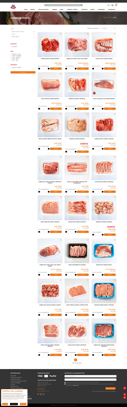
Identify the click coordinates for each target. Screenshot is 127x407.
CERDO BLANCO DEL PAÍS (23, 31)
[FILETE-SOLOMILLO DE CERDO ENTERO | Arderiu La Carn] (104, 84)
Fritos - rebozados (16, 57)
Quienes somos (14, 386)
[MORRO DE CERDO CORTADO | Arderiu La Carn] (104, 207)
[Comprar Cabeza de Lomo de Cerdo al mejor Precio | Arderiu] (77, 44)
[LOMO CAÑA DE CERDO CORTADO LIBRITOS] (50, 330)
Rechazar (23, 404)
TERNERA (54, 9)
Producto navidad (16, 67)
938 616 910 (41, 388)
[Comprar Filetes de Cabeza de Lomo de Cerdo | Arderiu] (50, 167)
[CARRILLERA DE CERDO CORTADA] (104, 124)
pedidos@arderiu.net (43, 391)
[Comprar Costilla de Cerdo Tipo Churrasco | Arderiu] (77, 167)
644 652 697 (41, 389)
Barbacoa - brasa (16, 54)
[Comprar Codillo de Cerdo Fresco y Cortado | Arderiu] (77, 330)
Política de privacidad (16, 377)
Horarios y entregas (15, 382)
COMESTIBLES (101, 9)
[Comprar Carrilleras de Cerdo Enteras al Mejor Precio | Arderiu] (50, 44)
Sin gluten (14, 46)
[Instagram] (41, 394)
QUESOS (92, 9)
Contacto (13, 384)
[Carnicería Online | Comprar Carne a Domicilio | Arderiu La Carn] (13, 7)
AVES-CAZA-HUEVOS (43, 9)
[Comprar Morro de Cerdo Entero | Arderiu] (77, 124)
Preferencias (14, 404)
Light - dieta (15, 60)
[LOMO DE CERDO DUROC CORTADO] (104, 290)
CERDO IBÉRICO (23, 36)
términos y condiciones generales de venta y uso (94, 384)
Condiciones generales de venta (19, 381)
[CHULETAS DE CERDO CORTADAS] (104, 167)
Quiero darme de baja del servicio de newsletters (104, 391)
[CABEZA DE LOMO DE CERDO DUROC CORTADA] (104, 330)
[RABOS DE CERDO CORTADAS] (77, 84)
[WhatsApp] (44, 394)
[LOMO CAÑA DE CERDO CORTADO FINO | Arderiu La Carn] (77, 290)
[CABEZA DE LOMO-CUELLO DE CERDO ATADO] (50, 250)
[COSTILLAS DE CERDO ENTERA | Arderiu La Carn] (104, 44)
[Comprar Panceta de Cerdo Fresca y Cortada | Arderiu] (77, 207)
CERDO (61, 9)
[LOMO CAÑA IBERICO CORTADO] (77, 250)
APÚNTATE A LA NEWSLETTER (74, 373)
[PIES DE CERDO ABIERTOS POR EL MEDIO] (50, 124)
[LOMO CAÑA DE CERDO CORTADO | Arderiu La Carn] (50, 207)
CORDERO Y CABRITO (72, 9)
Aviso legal (13, 375)
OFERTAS (32, 9)
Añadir (56, 68)
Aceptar (5, 404)
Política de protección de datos (9, 399)
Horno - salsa (15, 58)
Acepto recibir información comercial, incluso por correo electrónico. (82, 382)
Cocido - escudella (16, 55)
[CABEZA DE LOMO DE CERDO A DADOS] (50, 290)
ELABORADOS (111, 9)
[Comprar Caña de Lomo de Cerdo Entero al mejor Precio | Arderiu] (50, 84)
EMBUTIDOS (84, 9)
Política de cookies (15, 379)
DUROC (23, 34)
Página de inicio (107, 17)
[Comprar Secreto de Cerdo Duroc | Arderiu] (104, 250)
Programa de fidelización (17, 388)
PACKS (26, 9)
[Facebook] (39, 394)
